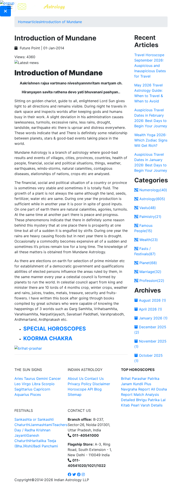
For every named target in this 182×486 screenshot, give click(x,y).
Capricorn (42, 389)
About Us (75, 378)
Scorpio (48, 384)
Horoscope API (80, 389)
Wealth (148, 239)
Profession (151, 280)
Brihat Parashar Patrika (140, 378)
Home (23, 22)
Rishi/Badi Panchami (41, 446)
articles (34, 22)
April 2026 (150, 309)
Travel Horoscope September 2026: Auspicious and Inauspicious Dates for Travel (150, 65)
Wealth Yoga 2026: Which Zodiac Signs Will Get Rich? (150, 140)
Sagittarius (23, 389)
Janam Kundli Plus (136, 384)
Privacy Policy (79, 384)
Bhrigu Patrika (148, 400)
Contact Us (94, 378)
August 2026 (152, 300)
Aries (19, 378)
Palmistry (149, 216)
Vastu (147, 207)
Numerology (152, 190)
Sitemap (74, 394)
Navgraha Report (135, 389)
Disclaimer (101, 384)
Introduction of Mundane (61, 22)
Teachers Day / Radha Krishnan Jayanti (40, 430)
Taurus (29, 378)
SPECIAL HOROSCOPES (54, 328)
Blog (98, 389)
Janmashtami (41, 424)
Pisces (35, 394)
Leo (17, 384)
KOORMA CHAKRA (47, 338)
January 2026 (153, 318)
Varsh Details (151, 405)
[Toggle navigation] (10, 6)
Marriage (149, 271)
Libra (36, 384)
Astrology (151, 199)
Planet (147, 263)
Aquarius (21, 394)
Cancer (55, 378)
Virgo (26, 384)
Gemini (42, 378)
